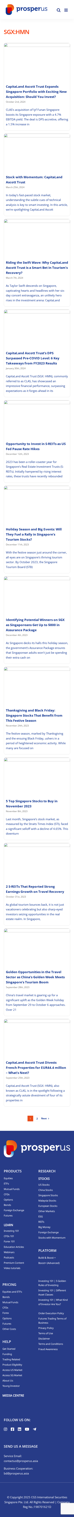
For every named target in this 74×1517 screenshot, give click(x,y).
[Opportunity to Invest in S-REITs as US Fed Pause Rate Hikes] (37, 418)
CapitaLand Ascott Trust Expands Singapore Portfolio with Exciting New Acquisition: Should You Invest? (36, 91)
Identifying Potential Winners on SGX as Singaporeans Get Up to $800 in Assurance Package (35, 625)
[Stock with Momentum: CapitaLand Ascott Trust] (37, 152)
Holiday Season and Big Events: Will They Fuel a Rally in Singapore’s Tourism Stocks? (34, 534)
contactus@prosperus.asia (21, 1461)
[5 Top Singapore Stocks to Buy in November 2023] (37, 776)
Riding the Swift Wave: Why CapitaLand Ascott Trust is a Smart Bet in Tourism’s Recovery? (37, 267)
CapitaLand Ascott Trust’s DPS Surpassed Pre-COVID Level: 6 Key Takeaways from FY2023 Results (32, 358)
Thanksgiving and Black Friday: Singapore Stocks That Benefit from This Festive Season (34, 715)
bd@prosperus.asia (16, 1473)
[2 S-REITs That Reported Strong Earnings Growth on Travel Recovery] (37, 861)
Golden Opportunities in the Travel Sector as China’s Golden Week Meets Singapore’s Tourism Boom (35, 977)
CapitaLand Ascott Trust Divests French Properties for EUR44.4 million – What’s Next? (36, 1067)
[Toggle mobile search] (59, 10)
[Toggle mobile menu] (66, 10)
